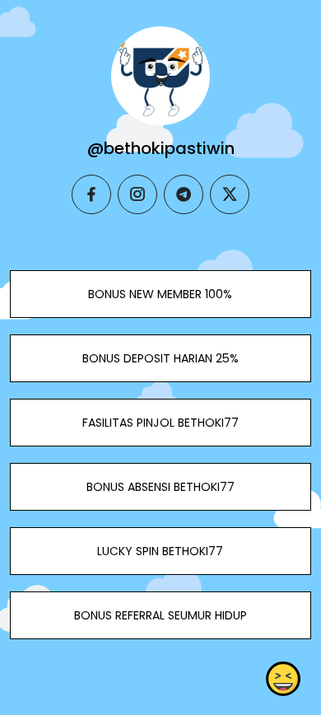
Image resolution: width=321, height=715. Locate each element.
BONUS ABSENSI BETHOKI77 (160, 487)
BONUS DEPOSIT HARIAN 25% (160, 358)
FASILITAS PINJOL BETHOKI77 (160, 422)
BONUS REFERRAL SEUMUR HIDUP (160, 615)
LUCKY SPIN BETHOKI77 (160, 551)
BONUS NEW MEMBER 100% (160, 294)
